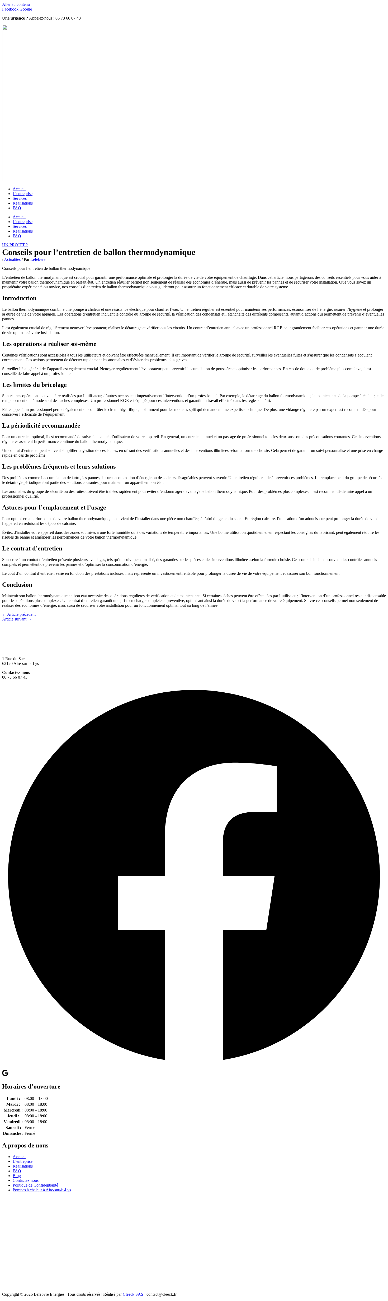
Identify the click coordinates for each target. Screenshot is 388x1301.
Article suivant (17, 619)
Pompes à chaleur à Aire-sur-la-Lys (42, 1190)
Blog (17, 1175)
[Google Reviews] (5, 1075)
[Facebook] (194, 1066)
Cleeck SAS (133, 1294)
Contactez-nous (26, 1180)
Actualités (12, 259)
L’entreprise (22, 193)
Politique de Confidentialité (35, 1185)
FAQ (17, 208)
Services (20, 198)
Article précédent (19, 614)
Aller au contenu (16, 4)
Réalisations (23, 203)
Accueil (19, 189)
